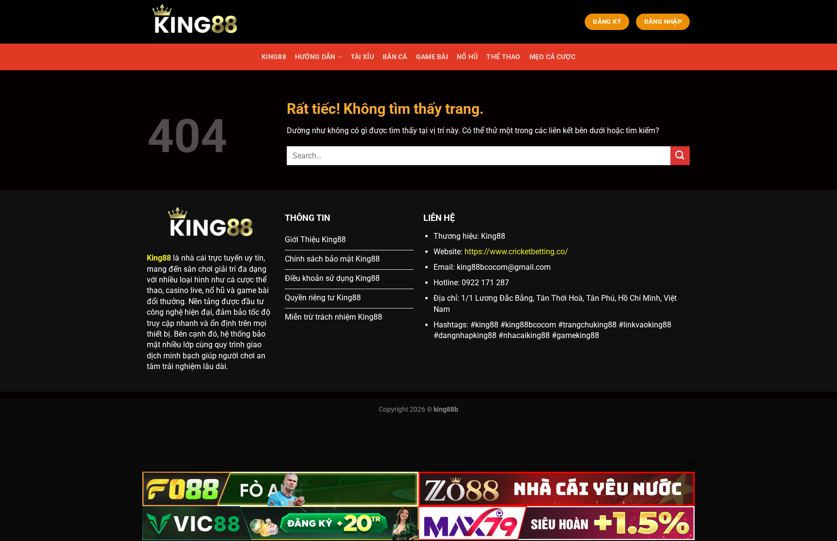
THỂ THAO (503, 57)
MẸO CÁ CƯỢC (552, 57)
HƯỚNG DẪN (315, 57)
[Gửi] (680, 155)
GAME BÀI (432, 57)
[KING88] (195, 21)
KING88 (274, 57)
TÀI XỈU (362, 57)
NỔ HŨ (467, 57)
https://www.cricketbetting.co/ (516, 251)
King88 (159, 258)
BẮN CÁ (395, 57)
